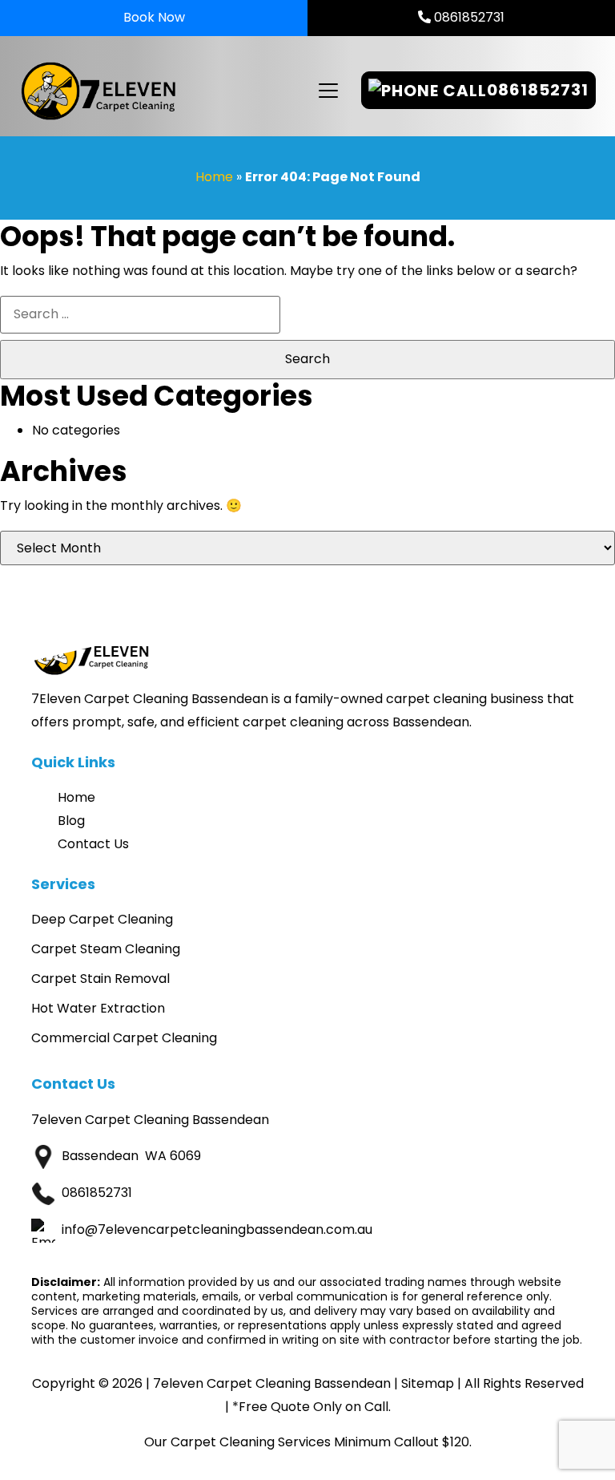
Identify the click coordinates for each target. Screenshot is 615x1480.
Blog (71, 820)
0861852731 (467, 17)
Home (214, 177)
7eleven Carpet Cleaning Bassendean (272, 1383)
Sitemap (427, 1383)
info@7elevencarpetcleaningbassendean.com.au (217, 1229)
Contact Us (93, 844)
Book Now (154, 17)
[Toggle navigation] (327, 90)
